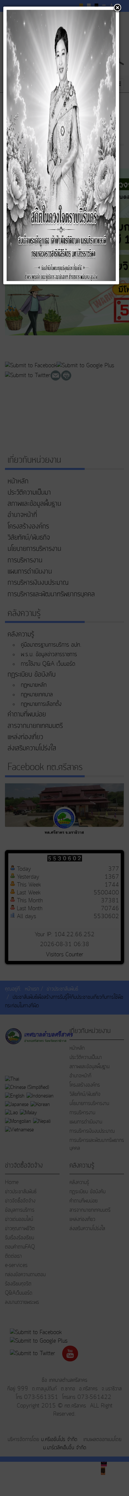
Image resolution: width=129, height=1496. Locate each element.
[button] (117, 8)
